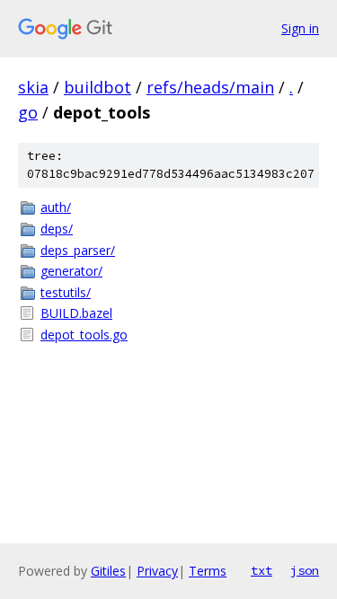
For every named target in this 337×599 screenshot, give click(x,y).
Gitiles (108, 570)
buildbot (97, 87)
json (304, 570)
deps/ (56, 228)
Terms (207, 570)
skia (33, 87)
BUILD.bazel (76, 313)
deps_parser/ (77, 250)
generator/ (71, 270)
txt (261, 570)
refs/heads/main (210, 87)
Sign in (300, 28)
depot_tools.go (84, 334)
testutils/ (65, 292)
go (28, 112)
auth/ (55, 207)
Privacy (157, 570)
